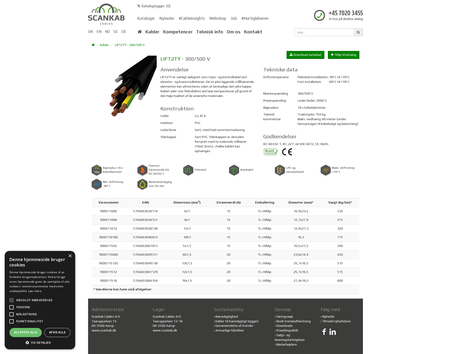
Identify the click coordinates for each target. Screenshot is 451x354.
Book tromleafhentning (293, 321)
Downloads (284, 325)
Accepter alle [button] (25, 332)
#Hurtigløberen (254, 18)
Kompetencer (178, 31)
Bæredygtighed (226, 316)
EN (99, 31)
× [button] (70, 256)
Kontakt (253, 31)
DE (123, 31)
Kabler (152, 31)
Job (234, 18)
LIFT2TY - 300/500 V (130, 45)
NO (107, 31)
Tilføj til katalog (345, 55)
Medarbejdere (286, 344)
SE (115, 31)
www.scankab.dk (104, 330)
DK (90, 31)
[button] (39, 342)
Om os (234, 31)
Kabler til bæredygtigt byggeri (237, 321)
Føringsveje (284, 316)
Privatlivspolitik (287, 330)
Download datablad (307, 55)
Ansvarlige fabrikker (229, 330)
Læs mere (35, 291)
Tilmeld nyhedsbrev (336, 321)
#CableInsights (192, 18)
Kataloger (146, 18)
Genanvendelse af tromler (234, 325)
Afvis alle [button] (57, 332)
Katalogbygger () (155, 6)
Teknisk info (209, 31)
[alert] (40, 300)
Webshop (217, 18)
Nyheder (166, 18)
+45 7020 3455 (346, 13)
